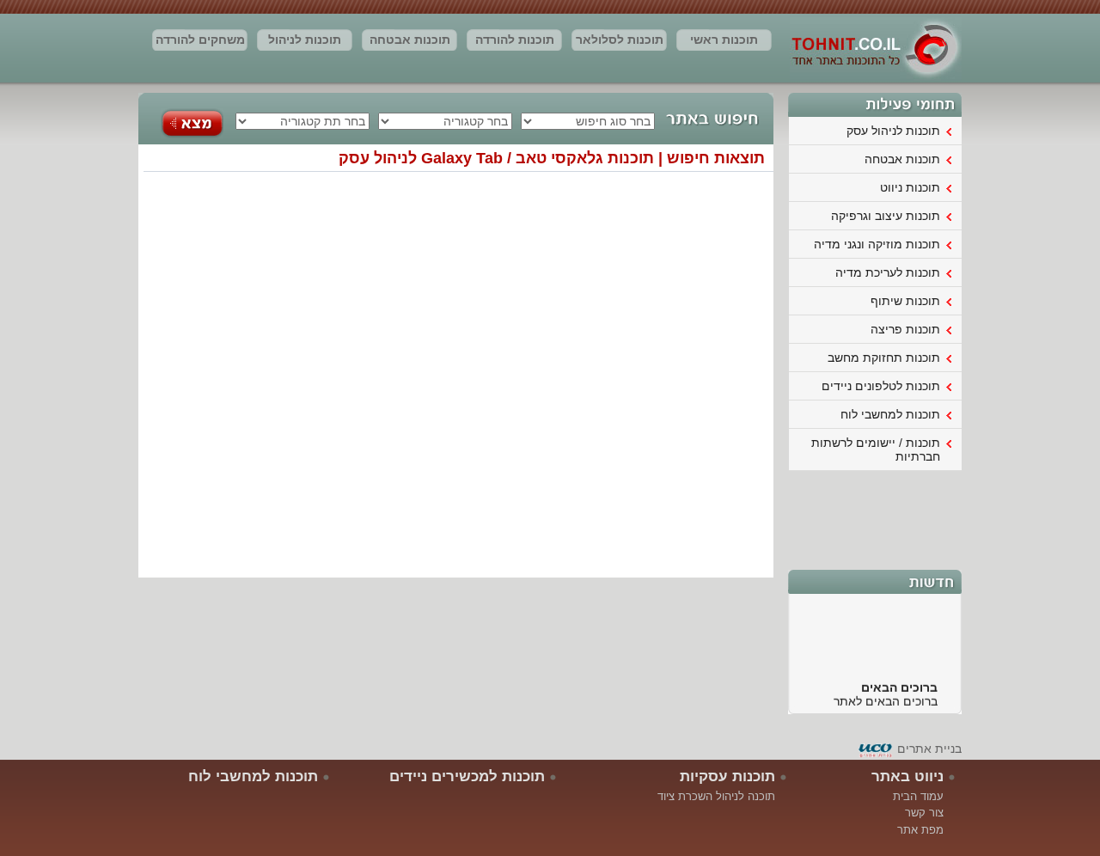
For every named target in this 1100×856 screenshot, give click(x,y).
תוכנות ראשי (724, 39)
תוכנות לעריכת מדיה (887, 272)
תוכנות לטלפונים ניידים (881, 386)
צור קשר (924, 812)
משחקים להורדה (200, 39)
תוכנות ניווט (910, 187)
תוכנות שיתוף (905, 301)
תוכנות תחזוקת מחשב (884, 357)
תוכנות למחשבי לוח (890, 414)
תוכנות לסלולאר (619, 39)
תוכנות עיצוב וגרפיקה (885, 216)
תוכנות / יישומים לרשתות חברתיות (875, 449)
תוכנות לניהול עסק (304, 42)
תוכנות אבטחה (410, 39)
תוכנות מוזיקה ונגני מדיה (877, 244)
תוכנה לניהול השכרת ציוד (716, 796)
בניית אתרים (929, 748)
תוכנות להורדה (514, 39)
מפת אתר (920, 829)
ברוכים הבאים (899, 683)
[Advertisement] (876, 518)
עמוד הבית (918, 796)
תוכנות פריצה (905, 329)
